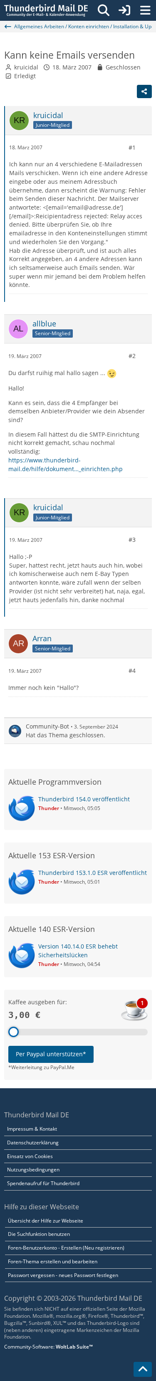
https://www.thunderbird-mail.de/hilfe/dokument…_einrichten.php (65, 464)
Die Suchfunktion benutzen (39, 1234)
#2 (132, 356)
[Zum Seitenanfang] (143, 1369)
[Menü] (145, 10)
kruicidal (26, 67)
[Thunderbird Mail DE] (45, 10)
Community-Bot (47, 726)
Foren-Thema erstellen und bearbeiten (52, 1261)
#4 (132, 670)
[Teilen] (144, 91)
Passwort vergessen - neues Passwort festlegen (63, 1275)
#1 (132, 147)
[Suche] (103, 10)
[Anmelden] (124, 10)
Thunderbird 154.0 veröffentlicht (84, 799)
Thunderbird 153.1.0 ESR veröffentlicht (92, 873)
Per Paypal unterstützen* (51, 1054)
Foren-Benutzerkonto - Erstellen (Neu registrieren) (66, 1247)
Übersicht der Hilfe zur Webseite (45, 1220)
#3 (132, 540)
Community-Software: (48, 1346)
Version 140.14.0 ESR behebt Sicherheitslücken (78, 950)
